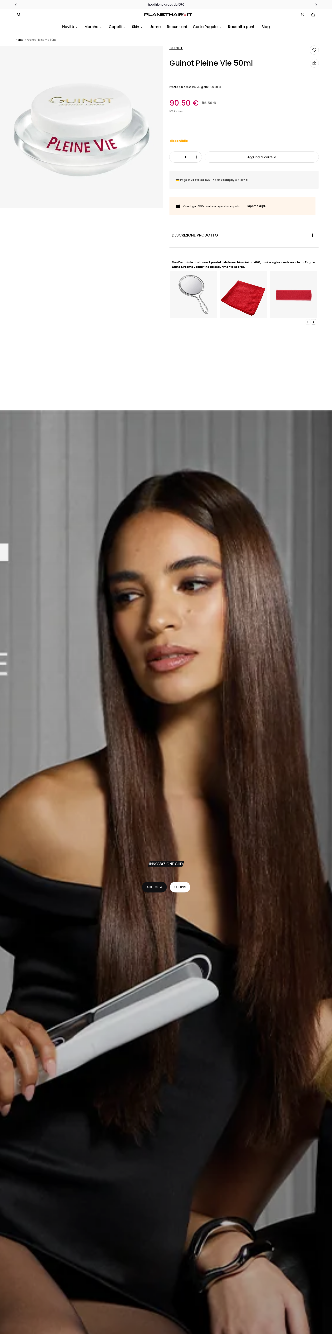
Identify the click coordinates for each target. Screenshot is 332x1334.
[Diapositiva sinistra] (15, 4)
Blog (265, 26)
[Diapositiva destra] (316, 4)
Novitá (68, 26)
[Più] (196, 157)
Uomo (155, 26)
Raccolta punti (241, 26)
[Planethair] (169, 14)
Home (19, 40)
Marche (91, 26)
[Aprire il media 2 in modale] (81, 127)
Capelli (115, 26)
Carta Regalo (205, 26)
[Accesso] (302, 14)
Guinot (176, 48)
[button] (18, 14)
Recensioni (177, 26)
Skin (135, 26)
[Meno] (174, 157)
